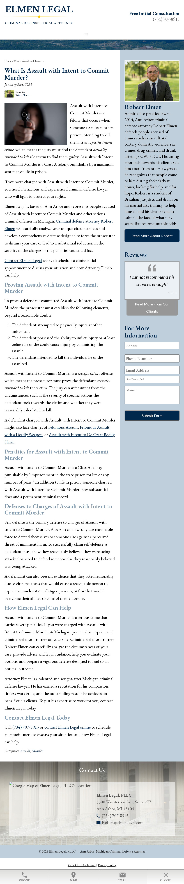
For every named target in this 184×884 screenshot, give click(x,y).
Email (123, 876)
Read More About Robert (152, 236)
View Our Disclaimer (82, 865)
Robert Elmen (143, 107)
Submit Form (152, 415)
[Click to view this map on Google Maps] (50, 809)
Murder (37, 750)
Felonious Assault (63, 427)
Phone (24, 876)
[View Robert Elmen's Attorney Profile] (152, 100)
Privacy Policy (107, 865)
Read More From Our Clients (152, 308)
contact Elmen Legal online (67, 727)
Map (73, 876)
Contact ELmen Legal (23, 260)
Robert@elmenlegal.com (122, 822)
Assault (25, 750)
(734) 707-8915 (166, 19)
